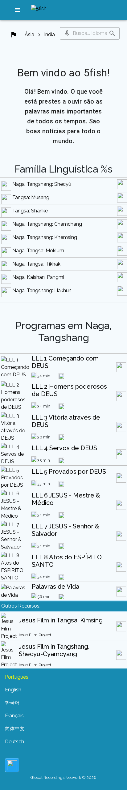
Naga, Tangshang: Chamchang (47, 224)
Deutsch (14, 742)
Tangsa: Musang (30, 197)
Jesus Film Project (34, 635)
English (13, 690)
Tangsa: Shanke (30, 211)
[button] (18, 10)
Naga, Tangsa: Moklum (38, 251)
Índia (49, 34)
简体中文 (15, 729)
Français (14, 716)
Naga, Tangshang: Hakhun (42, 290)
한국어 (12, 703)
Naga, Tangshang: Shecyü (41, 184)
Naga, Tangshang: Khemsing (44, 237)
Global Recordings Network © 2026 (63, 777)
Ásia (29, 34)
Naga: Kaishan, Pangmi (38, 277)
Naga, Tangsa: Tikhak (36, 264)
